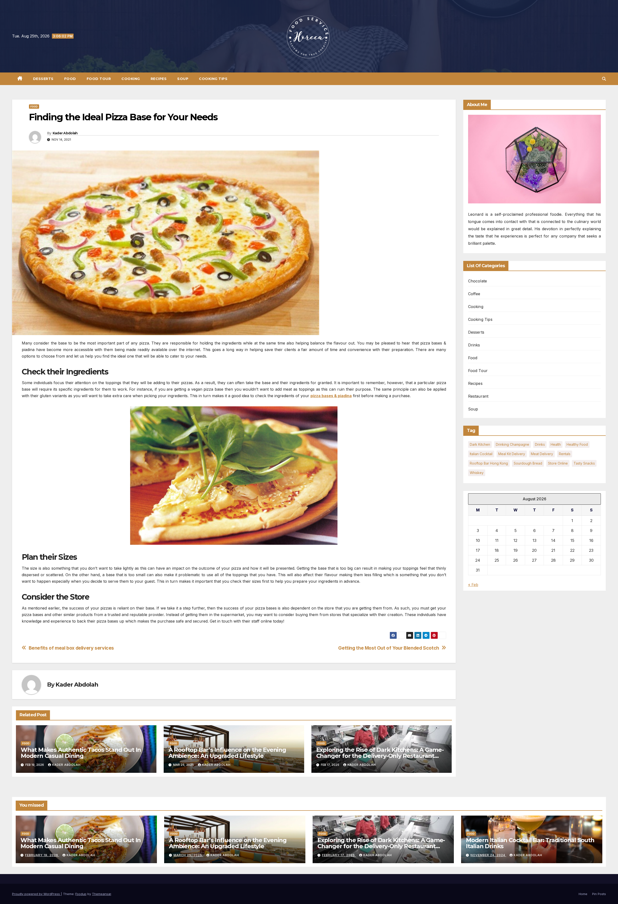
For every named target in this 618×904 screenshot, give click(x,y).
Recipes (159, 79)
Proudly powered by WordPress (36, 894)
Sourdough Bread (528, 463)
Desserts (43, 79)
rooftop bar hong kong (489, 463)
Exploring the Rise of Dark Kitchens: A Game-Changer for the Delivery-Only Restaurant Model (380, 755)
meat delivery (542, 454)
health (556, 444)
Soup (182, 79)
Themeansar (101, 894)
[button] (604, 78)
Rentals (564, 454)
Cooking (130, 79)
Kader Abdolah (65, 133)
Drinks (474, 345)
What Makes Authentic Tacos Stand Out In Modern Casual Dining (81, 752)
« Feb (473, 584)
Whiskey (477, 473)
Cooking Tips (213, 79)
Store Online (558, 463)
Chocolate (477, 281)
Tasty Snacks (584, 463)
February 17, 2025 (339, 855)
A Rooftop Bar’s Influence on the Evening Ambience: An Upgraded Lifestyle (227, 752)
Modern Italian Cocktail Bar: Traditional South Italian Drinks (530, 843)
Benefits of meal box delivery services (71, 648)
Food (70, 79)
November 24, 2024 (488, 855)
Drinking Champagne (512, 444)
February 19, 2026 (42, 855)
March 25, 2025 (188, 855)
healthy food (577, 444)
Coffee (474, 293)
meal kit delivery (511, 454)
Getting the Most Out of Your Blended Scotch (388, 648)
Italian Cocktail (481, 454)
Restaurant (478, 396)
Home (583, 894)
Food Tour (99, 79)
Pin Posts (599, 894)
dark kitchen (480, 444)
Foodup (80, 894)
